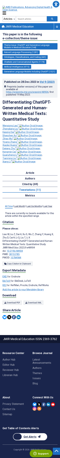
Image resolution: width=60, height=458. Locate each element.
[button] (56, 4)
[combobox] (31, 18)
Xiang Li (7, 161)
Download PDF (13, 303)
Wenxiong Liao (10, 125)
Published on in (29, 81)
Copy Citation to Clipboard (18, 264)
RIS (4, 285)
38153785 (14, 254)
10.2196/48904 (15, 251)
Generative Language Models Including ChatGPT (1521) (29, 71)
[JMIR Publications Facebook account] (44, 404)
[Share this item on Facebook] (14, 317)
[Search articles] (52, 18)
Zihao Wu (8, 138)
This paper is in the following (22, 36)
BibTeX (6, 281)
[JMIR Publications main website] (30, 8)
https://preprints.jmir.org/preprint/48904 (27, 92)
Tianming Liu (9, 158)
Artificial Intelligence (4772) (17, 67)
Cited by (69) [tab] (30, 184)
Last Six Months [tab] (34, 206)
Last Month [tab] (19, 206)
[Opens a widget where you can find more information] (41, 454)
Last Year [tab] (47, 206)
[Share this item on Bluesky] (4, 317)
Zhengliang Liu (10, 128)
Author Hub (8, 359)
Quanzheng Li (10, 155)
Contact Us (8, 409)
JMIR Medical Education (19, 26)
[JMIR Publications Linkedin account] (48, 404)
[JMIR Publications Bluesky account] (34, 404)
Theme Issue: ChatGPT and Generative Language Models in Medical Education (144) (27, 46)
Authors (37, 368)
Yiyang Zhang (10, 142)
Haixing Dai (8, 132)
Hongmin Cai (9, 151)
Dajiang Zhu (9, 148)
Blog (35, 383)
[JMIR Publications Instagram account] (34, 409)
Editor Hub (8, 364)
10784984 (15, 257)
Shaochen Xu (10, 135)
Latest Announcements (41, 361)
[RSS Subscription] (39, 409)
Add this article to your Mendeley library (23, 289)
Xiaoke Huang (10, 145)
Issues (36, 378)
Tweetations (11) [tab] (30, 189)
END (4, 276)
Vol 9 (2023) (47, 81)
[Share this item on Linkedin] (18, 317)
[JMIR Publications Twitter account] (39, 404)
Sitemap (7, 414)
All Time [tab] (9, 206)
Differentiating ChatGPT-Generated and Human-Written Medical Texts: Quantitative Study (26, 111)
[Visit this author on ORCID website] (30, 125)
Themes (37, 373)
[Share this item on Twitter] (9, 317)
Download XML (34, 303)
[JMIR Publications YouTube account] (53, 404)
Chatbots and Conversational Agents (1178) (24, 62)
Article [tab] (30, 172)
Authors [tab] (30, 178)
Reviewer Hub (10, 370)
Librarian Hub (10, 375)
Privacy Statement (13, 404)
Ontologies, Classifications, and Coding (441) (25, 57)
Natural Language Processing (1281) (21, 52)
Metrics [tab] (30, 195)
